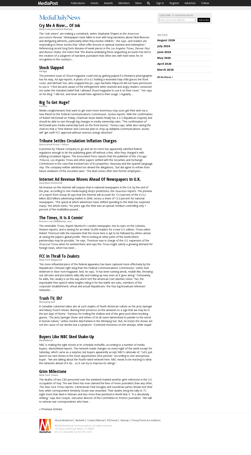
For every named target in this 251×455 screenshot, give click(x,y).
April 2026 (164, 63)
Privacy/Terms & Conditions (146, 420)
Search (148, 3)
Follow (205, 3)
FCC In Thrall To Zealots (59, 256)
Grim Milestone (52, 371)
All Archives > (165, 77)
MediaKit (80, 420)
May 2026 (164, 58)
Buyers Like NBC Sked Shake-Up (66, 336)
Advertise (190, 3)
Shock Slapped (51, 67)
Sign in (160, 3)
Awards (108, 3)
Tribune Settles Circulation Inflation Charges (78, 141)
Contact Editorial (96, 420)
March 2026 (165, 69)
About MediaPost (64, 420)
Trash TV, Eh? (50, 298)
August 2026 (166, 40)
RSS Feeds (112, 420)
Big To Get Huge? (54, 102)
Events (94, 3)
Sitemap (124, 420)
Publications (78, 3)
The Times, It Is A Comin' (61, 217)
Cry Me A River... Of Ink (59, 25)
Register (174, 3)
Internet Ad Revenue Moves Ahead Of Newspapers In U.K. (90, 179)
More (138, 3)
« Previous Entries (50, 409)
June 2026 (164, 52)
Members (124, 3)
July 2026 (163, 46)
